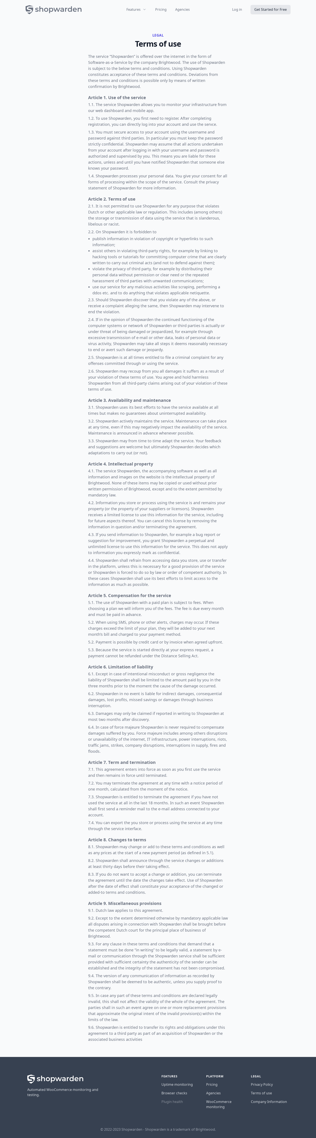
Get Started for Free (270, 9)
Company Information (269, 1101)
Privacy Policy (262, 1084)
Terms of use (261, 1093)
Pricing (161, 9)
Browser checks (174, 1093)
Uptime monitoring (177, 1084)
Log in (237, 9)
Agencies (182, 9)
